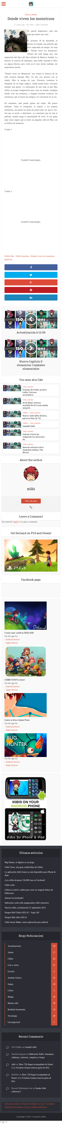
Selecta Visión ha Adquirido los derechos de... (34, 437)
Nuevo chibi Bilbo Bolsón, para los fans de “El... (35, 417)
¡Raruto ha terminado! (14, 898)
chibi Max (10, 256)
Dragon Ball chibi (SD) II (16, 917)
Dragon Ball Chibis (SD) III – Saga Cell (22, 912)
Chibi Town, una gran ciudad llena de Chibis (24, 867)
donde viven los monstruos (43, 256)
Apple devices (12, 643)
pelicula (9, 259)
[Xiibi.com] (31, 3)
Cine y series (31, 14)
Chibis (25, 412)
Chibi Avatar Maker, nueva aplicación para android (26, 922)
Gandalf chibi (29, 426)
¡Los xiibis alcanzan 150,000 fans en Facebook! (25, 880)
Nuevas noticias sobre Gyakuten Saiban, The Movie (33, 450)
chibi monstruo (23, 256)
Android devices (13, 639)
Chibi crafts (10, 885)
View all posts (31, 501)
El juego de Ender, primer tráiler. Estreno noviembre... (35, 392)
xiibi (31, 25)
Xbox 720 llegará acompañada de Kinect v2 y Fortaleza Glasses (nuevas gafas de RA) (31, 1078)
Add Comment (42, 25)
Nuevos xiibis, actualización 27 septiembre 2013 (25, 908)
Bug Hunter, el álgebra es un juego (19, 862)
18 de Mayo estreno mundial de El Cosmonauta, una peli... (35, 405)
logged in (17, 522)
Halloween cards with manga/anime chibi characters (27, 903)
